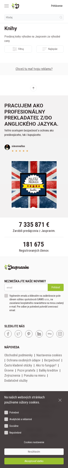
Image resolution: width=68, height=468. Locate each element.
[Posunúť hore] (33, 88)
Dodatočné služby (16, 380)
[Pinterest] (28, 333)
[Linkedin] (39, 333)
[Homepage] (24, 6)
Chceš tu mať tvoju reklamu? (34, 69)
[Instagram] (60, 333)
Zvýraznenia (12, 375)
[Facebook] (8, 333)
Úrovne (9, 370)
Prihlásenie (57, 5)
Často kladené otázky (18, 365)
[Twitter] (18, 333)
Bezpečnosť (52, 360)
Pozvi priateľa (26, 370)
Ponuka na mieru (35, 375)
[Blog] (49, 333)
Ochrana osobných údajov (23, 360)
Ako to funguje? (46, 365)
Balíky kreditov (48, 370)
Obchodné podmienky (18, 355)
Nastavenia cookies (49, 355)
